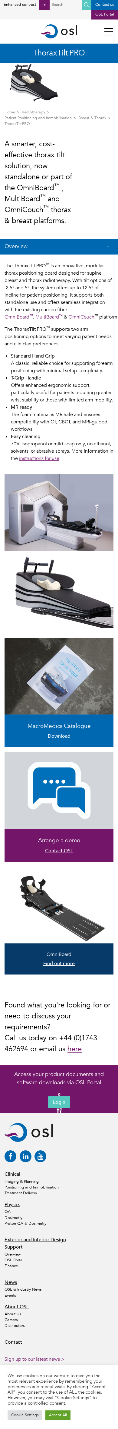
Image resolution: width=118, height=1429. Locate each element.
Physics (12, 1204)
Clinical (12, 1174)
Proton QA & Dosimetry (25, 1223)
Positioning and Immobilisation (32, 1187)
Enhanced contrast (25, 4)
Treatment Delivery (21, 1193)
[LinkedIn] (25, 1156)
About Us (13, 1314)
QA (8, 1211)
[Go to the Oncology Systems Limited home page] (59, 31)
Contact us (104, 4)
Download (59, 736)
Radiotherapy (33, 112)
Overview (13, 1254)
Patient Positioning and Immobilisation (38, 118)
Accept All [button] (58, 1415)
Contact (13, 1342)
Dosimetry (13, 1218)
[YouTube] (40, 1156)
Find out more (59, 963)
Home (10, 112)
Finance (11, 1266)
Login (59, 1102)
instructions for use (39, 458)
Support (14, 1247)
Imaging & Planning (22, 1181)
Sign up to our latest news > (34, 1359)
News (11, 1282)
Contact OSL (59, 850)
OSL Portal (104, 14)
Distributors (15, 1325)
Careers (11, 1320)
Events (10, 1295)
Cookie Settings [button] (25, 1415)
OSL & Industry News (23, 1289)
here (74, 1049)
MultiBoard (49, 317)
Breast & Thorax (92, 118)
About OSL (17, 1306)
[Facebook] (10, 1156)
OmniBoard (19, 317)
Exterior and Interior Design (35, 1239)
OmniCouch (81, 317)
